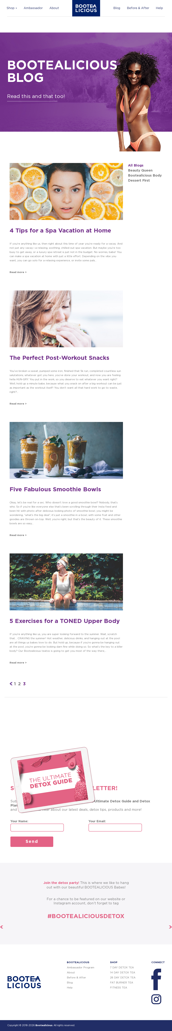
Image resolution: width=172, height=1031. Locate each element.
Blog (116, 8)
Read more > (18, 272)
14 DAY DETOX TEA (122, 972)
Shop (11, 8)
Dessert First (139, 180)
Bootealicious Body (145, 175)
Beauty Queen (140, 170)
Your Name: (19, 821)
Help (159, 8)
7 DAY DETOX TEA (122, 967)
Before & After (138, 8)
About (54, 8)
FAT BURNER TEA (121, 982)
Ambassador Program (80, 967)
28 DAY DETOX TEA (123, 977)
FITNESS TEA (118, 987)
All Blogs (135, 165)
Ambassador (33, 8)
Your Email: (97, 821)
